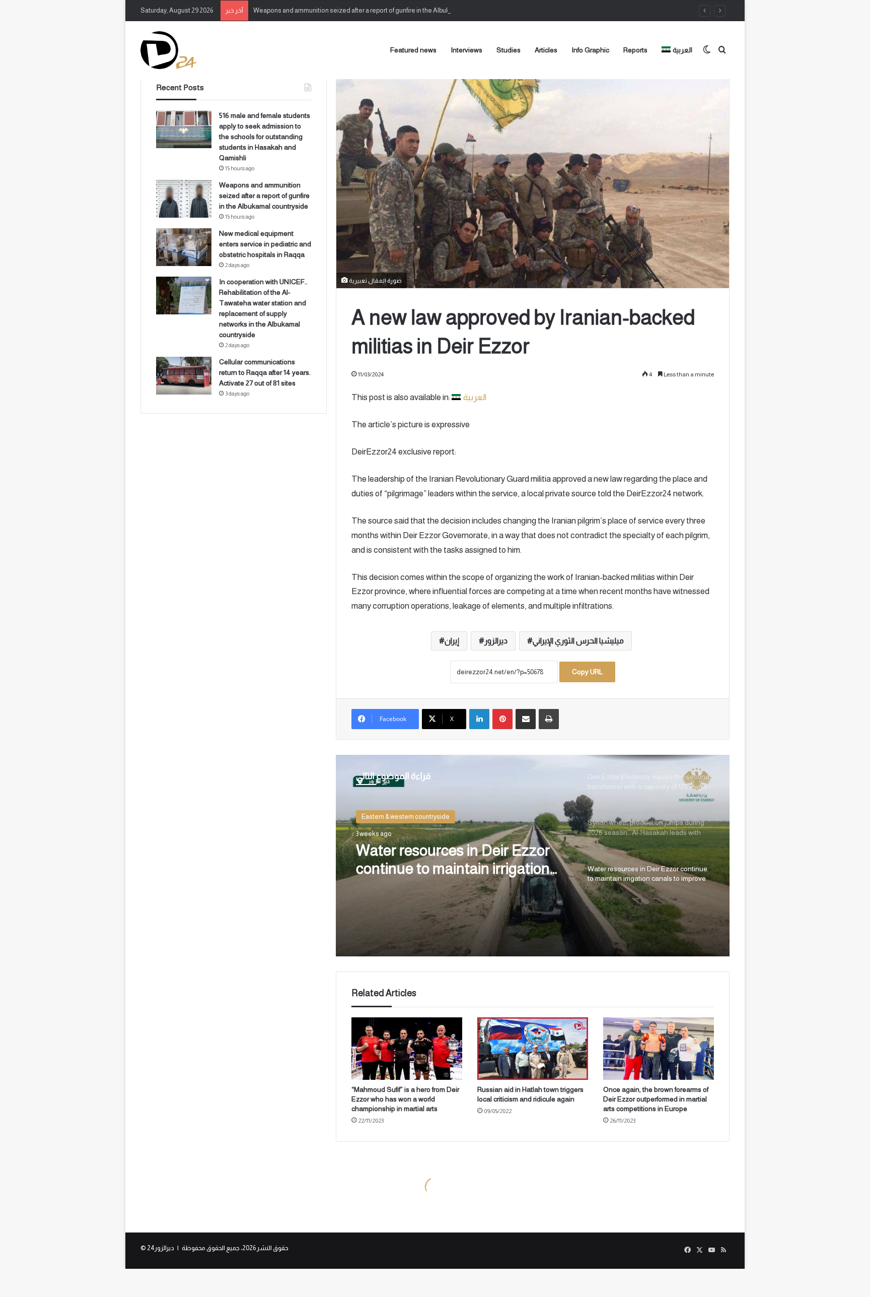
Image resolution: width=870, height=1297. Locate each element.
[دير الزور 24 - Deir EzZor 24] (168, 50)
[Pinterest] (502, 719)
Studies (508, 50)
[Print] (549, 719)
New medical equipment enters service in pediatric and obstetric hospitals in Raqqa (265, 243)
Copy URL (587, 672)
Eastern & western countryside (405, 816)
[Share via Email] (526, 719)
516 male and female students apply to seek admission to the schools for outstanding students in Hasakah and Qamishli (264, 136)
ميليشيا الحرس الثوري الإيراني (578, 640)
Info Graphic (590, 50)
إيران (452, 640)
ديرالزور (496, 640)
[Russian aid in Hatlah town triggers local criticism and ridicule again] (532, 1048)
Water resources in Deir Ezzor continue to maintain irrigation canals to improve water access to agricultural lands (457, 860)
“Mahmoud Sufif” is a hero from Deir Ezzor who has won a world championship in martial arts (405, 1099)
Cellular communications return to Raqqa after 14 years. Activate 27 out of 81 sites (265, 372)
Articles (546, 50)
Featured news (413, 50)
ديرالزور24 (160, 1248)
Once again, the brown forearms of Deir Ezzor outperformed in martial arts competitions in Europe (655, 1099)
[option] (533, 855)
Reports (635, 50)
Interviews (466, 50)
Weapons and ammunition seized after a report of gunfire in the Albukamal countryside (376, 10)
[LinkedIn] (479, 719)
